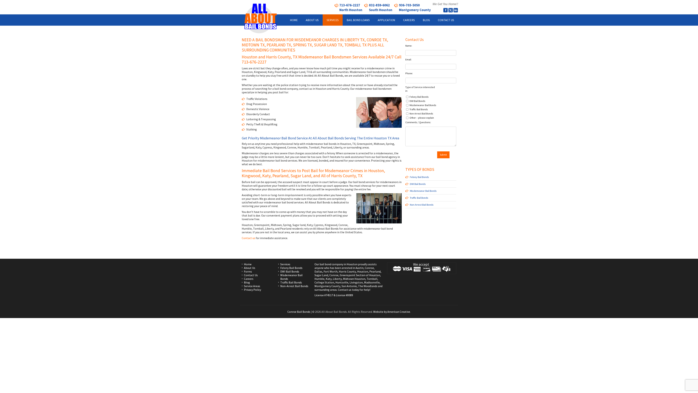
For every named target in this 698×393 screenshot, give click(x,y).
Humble (319, 279)
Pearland (375, 271)
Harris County (347, 271)
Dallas (318, 271)
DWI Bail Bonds (418, 184)
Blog (247, 282)
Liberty (337, 279)
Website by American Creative (391, 311)
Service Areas (252, 286)
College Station (324, 282)
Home (248, 264)
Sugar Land (321, 275)
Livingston (356, 282)
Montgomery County (327, 286)
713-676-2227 (254, 62)
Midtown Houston (354, 279)
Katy (329, 279)
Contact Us (251, 275)
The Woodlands (367, 286)
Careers (248, 279)
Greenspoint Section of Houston (360, 275)
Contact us (248, 238)
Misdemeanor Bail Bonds (423, 190)
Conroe (369, 268)
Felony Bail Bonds (419, 177)
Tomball (372, 279)
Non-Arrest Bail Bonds (422, 204)
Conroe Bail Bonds (298, 311)
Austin (360, 268)
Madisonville (372, 282)
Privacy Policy (252, 289)
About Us (249, 268)
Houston (362, 271)
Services (285, 264)
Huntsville (341, 282)
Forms (248, 271)
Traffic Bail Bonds (419, 197)
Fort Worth (331, 271)
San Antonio (349, 286)
